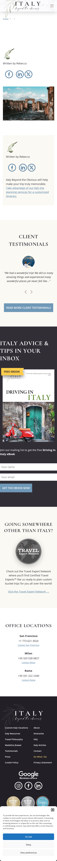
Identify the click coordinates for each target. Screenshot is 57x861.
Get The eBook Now (16, 488)
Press (7, 756)
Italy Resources (12, 733)
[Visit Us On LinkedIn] (38, 786)
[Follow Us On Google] (28, 775)
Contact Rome (28, 680)
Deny (28, 844)
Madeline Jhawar (13, 745)
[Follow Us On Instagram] (19, 786)
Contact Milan (28, 662)
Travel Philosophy (14, 739)
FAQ (36, 739)
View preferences (28, 852)
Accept (28, 836)
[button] (52, 809)
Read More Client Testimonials (28, 307)
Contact (38, 751)
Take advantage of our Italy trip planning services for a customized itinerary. (27, 192)
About (37, 727)
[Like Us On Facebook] (28, 786)
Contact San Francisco (28, 645)
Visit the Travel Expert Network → (28, 591)
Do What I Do (40, 756)
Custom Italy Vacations (16, 727)
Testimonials (11, 751)
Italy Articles (40, 745)
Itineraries (39, 733)
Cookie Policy (11, 762)
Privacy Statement (43, 762)
